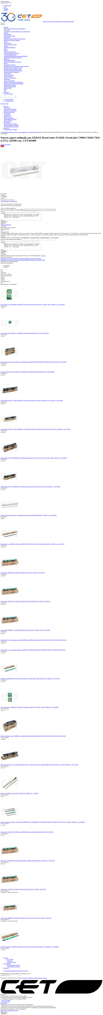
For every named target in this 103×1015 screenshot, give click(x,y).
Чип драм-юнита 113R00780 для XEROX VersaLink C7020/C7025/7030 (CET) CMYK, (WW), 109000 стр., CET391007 (33, 304)
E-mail (2, 211)
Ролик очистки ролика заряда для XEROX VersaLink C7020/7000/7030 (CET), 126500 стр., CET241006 (29, 515)
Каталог (6, 958)
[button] (4, 144)
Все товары (10, 959)
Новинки (9, 961)
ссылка (43, 255)
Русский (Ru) (7, 5)
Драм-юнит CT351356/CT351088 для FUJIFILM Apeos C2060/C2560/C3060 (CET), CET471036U (27, 832)
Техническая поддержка (13, 965)
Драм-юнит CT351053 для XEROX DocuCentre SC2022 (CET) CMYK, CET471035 (23, 889)
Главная (3, 132)
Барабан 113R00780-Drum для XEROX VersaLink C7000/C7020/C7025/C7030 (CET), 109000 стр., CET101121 (30, 678)
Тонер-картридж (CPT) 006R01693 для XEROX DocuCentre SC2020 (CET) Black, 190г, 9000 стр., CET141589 (30, 486)
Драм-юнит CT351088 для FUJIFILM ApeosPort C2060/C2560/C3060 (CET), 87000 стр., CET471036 (28, 860)
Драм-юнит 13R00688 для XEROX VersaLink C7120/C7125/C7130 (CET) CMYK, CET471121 (26, 918)
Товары (7, 132)
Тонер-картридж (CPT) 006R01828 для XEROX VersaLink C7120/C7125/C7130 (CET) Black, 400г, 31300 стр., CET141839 (34, 458)
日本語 (6, 10)
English (6, 8)
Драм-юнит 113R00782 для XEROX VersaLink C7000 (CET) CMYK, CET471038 (22, 572)
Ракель (38, 132)
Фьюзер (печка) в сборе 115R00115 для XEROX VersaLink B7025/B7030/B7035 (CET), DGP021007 (27, 372)
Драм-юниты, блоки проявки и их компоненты (23, 132)
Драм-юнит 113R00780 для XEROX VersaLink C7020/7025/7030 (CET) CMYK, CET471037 (25, 601)
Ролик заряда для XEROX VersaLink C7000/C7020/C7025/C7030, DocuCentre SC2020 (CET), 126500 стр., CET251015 (32, 544)
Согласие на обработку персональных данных (34, 978)
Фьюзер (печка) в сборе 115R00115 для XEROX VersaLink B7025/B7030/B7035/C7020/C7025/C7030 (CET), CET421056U (34, 362)
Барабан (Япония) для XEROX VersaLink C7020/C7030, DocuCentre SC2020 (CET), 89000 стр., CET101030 (30, 946)
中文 (5, 7)
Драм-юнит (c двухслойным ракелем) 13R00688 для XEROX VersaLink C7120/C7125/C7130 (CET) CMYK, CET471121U (34, 640)
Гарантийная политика (13, 966)
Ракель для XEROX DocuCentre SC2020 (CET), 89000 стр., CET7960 (19, 793)
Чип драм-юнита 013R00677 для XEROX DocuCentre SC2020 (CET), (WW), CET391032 (25, 333)
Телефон (3, 213)
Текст (2, 220)
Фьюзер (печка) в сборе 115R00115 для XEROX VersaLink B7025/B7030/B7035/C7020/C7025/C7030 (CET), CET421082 (33, 736)
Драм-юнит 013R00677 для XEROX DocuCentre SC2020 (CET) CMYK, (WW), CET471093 (25, 630)
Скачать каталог (11, 962)
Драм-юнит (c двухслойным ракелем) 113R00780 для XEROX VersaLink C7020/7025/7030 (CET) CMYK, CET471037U (33, 650)
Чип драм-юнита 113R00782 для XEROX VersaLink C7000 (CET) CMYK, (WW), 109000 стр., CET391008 (29, 707)
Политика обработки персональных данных (16, 971)
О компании (7, 963)
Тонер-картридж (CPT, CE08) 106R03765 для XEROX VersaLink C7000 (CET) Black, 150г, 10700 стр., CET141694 (32, 400)
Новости (6, 968)
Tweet (9, 144)
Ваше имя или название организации (11, 209)
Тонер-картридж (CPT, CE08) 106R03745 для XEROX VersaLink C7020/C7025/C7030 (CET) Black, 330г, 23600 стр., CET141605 (35, 429)
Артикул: (3, 195)
